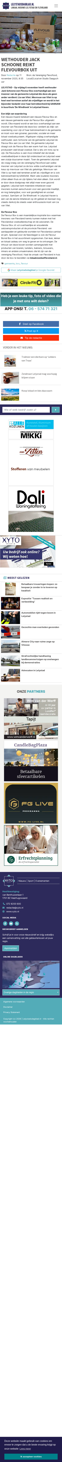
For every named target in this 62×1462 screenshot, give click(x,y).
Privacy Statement (11, 1012)
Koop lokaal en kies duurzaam (37, 390)
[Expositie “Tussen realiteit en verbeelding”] (10, 603)
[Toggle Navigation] (56, 5)
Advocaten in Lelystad (33, 670)
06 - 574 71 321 (42, 308)
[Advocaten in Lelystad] (10, 675)
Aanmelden (10, 948)
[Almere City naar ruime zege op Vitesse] (10, 646)
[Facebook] (5, 923)
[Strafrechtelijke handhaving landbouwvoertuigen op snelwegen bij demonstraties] (10, 660)
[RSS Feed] (17, 923)
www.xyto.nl (12, 911)
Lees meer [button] (25, 1448)
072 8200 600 (13, 903)
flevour (24, 263)
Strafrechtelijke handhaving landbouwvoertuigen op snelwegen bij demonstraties (40, 659)
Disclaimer (8, 1007)
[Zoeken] (56, 410)
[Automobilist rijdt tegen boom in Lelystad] (10, 617)
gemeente (10, 263)
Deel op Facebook (33, 323)
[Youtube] (11, 923)
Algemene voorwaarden (14, 1002)
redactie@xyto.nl (14, 907)
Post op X (32, 330)
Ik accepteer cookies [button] (31, 1456)
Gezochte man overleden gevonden (40, 627)
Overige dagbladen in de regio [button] (19, 992)
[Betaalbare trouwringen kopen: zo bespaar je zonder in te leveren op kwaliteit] (10, 589)
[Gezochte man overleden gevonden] (10, 632)
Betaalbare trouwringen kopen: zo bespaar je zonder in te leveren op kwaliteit (39, 587)
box (18, 263)
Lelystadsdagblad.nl (22, 4)
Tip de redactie (33, 337)
